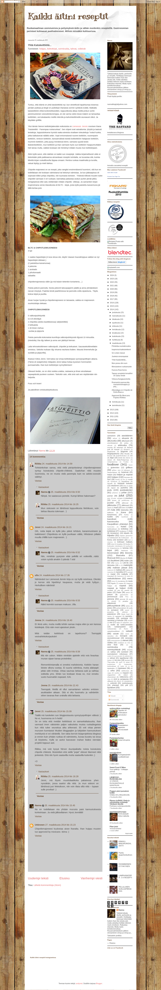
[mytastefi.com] (113, 267)
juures (114, 500)
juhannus (115, 493)
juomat (110, 496)
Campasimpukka (117, 723)
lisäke (126, 561)
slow (128, 643)
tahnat (73, 49)
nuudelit (110, 590)
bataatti (116, 449)
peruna (110, 599)
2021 (112, 286)
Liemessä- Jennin (80, 126)
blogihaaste (111, 451)
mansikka (119, 572)
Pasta (119, 592)
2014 (112, 309)
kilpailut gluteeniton (126, 535)
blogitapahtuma (113, 454)
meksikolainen (114, 578)
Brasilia (127, 454)
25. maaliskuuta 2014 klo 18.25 (63, 504)
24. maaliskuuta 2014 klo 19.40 (57, 620)
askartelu (120, 447)
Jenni (38, 527)
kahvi (123, 507)
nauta (130, 581)
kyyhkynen (129, 546)
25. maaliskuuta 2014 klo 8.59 (65, 651)
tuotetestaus (111, 664)
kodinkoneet (114, 538)
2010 (112, 420)
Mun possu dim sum (119, 363)
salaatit (129, 631)
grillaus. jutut (116, 470)
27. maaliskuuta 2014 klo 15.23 (60, 825)
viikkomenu (124, 677)
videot (125, 675)
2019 (112, 292)
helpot (109, 475)
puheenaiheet (121, 608)
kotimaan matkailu (125, 542)
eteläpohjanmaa (112, 462)
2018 (112, 296)
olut (118, 590)
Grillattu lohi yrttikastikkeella (119, 795)
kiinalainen (114, 533)
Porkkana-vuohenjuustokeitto (120, 806)
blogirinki (124, 451)
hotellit (130, 479)
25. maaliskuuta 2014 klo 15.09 (56, 711)
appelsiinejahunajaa (118, 812)
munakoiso (121, 581)
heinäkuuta (116, 329)
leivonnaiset (113, 553)
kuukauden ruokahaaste (115, 546)
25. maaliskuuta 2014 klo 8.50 (65, 492)
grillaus (129, 467)
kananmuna (112, 515)
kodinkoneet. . (125, 538)
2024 (112, 275)
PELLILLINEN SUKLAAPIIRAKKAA (125, 889)
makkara (119, 570)
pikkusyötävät (113, 605)
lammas (126, 548)
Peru (126, 597)
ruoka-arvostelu (126, 625)
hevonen (127, 477)
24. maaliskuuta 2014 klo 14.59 (57, 463)
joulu (109, 490)
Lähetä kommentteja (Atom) (47, 885)
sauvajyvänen (115, 753)
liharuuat (111, 558)
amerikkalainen (112, 443)
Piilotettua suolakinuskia (121, 346)
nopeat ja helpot (116, 588)
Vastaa (38, 481)
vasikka (116, 673)
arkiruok (109, 445)
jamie (131, 486)
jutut (121, 495)
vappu (109, 673)
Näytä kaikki (129, 833)
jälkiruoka (111, 505)
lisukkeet (115, 560)
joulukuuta (116, 312)
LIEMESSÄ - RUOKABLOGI (116, 778)
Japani (113, 488)
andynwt (79, 983)
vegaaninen (111, 675)
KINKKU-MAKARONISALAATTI (125, 844)
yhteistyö (115, 685)
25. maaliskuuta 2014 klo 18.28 (63, 776)
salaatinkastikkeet (113, 631)
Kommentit (114, 700)
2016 (112, 303)
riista (118, 622)
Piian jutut (114, 827)
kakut (130, 507)
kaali (116, 507)
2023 (112, 279)
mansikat (110, 572)
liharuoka (120, 555)
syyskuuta (116, 323)
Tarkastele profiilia (114, 936)
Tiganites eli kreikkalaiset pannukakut (122, 712)
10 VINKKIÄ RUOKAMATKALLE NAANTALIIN (117, 783)
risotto (113, 625)
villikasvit (110, 681)
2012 (112, 413)
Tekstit (112, 696)
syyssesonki (118, 656)
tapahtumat (124, 658)
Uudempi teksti (38, 878)
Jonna (38, 620)
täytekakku (111, 668)
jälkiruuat (125, 505)
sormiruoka (63, 49)
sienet (125, 640)
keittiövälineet (112, 529)
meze (113, 581)
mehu (128, 576)
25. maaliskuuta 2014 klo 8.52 (65, 552)
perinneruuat (112, 597)
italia (124, 486)
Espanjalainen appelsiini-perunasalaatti (123, 727)
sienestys (129, 638)
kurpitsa (120, 544)
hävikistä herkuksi (125, 483)
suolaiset (124, 652)
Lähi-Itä (125, 563)
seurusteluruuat (113, 638)
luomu (117, 563)
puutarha (110, 612)
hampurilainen (112, 472)
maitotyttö (128, 565)
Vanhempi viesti (91, 878)
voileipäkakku (128, 681)
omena (126, 590)
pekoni (110, 595)
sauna (127, 634)
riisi (111, 622)
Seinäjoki (123, 636)
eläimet (128, 458)
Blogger (99, 983)
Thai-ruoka (111, 662)
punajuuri (115, 610)
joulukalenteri (126, 490)
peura (131, 599)
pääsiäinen (111, 614)
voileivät (82, 49)
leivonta (129, 553)
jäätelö (109, 507)
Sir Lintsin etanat (118, 353)
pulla (131, 608)
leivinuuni (124, 550)
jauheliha (124, 488)
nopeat (122, 585)
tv (129, 666)
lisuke (130, 558)
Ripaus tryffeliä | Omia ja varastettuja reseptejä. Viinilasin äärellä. (120, 802)
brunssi (109, 456)
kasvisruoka (113, 521)
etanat (109, 460)
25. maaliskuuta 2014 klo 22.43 (63, 685)
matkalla (124, 574)
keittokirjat (52, 49)
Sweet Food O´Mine (118, 767)
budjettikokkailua (121, 456)
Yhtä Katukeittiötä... (119, 360)
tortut (128, 662)
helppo (42, 49)
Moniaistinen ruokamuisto (122, 367)
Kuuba (128, 544)
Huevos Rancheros (119, 370)
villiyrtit (119, 681)
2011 (112, 416)
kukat (112, 544)
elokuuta (115, 326)
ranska (109, 616)
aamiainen (111, 436)
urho (112, 670)
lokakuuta (116, 319)
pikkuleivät (111, 603)
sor (127, 645)
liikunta (122, 558)
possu (109, 608)
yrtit (126, 685)
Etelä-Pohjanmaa (123, 460)
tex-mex (118, 660)
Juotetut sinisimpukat (120, 356)
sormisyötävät (113, 649)
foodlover (113, 464)
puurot (127, 610)
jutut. (109, 498)
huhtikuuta (116, 340)
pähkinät (125, 612)
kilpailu (126, 533)
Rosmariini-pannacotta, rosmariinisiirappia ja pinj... (121, 384)
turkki (122, 666)
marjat (113, 574)
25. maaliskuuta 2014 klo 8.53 (65, 600)
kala (113, 510)
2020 (112, 289)
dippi (112, 458)
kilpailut (110, 535)
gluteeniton (115, 468)
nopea (121, 583)
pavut (128, 592)
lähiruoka (111, 565)
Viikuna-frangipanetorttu (121, 379)
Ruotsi (126, 629)
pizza (128, 606)
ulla (37, 575)
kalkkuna (110, 512)
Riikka (38, 463)
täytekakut (122, 668)
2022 (112, 282)
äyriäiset (111, 687)
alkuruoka (112, 441)
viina (108, 679)
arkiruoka (122, 445)
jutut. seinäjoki (118, 498)
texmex (127, 660)
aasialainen (127, 435)
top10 (120, 662)
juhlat (123, 492)
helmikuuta (116, 402)
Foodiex (126, 462)
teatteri (109, 660)
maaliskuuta (117, 343)
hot (124, 479)
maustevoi (120, 576)
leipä (109, 550)
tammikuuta (116, 405)
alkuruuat (125, 441)
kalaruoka (125, 510)
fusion (131, 465)
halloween (127, 470)
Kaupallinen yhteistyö (117, 524)
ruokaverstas (111, 629)
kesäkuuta (116, 333)
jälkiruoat (125, 503)
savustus (110, 636)
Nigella (113, 583)
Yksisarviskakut (115, 828)
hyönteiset (114, 481)
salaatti (116, 634)
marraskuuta (117, 316)
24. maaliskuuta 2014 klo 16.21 (56, 527)
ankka (126, 443)
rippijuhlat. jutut (128, 622)
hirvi (109, 479)
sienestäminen (115, 640)
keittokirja (124, 529)
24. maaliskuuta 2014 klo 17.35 (54, 575)
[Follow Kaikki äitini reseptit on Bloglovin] (116, 263)
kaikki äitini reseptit (112, 172)
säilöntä (127, 656)
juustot (110, 503)
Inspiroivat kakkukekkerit (121, 349)
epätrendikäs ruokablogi (120, 708)
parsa (109, 592)
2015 (112, 306)
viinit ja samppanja (121, 679)
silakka (110, 643)
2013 (112, 410)
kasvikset (111, 519)
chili (131, 456)
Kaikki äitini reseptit (68, 16)
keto (131, 531)
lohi (108, 563)
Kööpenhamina (114, 548)
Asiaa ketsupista (124, 740)
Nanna (42, 450)
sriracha (130, 650)
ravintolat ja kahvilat (115, 620)
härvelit (109, 483)
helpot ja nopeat (125, 474)
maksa (128, 570)
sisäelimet (121, 643)
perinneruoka (124, 595)
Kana (123, 512)
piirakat (113, 601)
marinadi (130, 572)
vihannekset (111, 677)
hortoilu (117, 479)
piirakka (125, 601)
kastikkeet (124, 517)
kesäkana (122, 531)
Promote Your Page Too (113, 176)
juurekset (129, 498)
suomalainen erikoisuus (117, 654)
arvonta (110, 447)
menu (130, 578)
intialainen (115, 486)
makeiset (110, 570)
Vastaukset (43, 487)
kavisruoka (110, 527)
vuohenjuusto (127, 683)
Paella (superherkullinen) (125, 855)
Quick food (125, 614)
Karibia (126, 515)
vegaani (126, 673)
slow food (112, 645)
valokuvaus (125, 671)
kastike (110, 517)
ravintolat (124, 618)
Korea (109, 540)
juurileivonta (125, 500)
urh (132, 668)
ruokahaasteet (120, 627)
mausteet (110, 576)
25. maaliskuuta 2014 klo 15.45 (60, 805)
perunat (122, 599)
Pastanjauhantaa (117, 738)
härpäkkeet (125, 481)
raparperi (118, 616)
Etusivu (64, 878)
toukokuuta (116, 336)
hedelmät (124, 472)
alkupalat (125, 438)
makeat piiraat (120, 567)
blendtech (127, 449)
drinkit (120, 458)
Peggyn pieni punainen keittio (119, 792)
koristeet (120, 540)
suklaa (113, 652)
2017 (112, 299)
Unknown (40, 825)
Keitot (123, 526)
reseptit (130, 620)
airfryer (115, 438)
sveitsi (109, 656)
